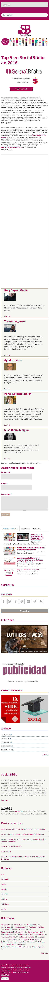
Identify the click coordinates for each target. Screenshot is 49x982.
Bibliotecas (18, 924)
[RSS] (40, 601)
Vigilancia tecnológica (26, 937)
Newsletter (24, 611)
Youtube (22, 601)
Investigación (31, 924)
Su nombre (5, 472)
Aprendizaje (39, 934)
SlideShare (34, 601)
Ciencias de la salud (8, 937)
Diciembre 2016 (6, 746)
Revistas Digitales (38, 947)
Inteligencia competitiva (13, 944)
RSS (2, 874)
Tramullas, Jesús (14, 321)
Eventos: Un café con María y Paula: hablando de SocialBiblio (31, 549)
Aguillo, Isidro (13, 360)
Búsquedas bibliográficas (30, 939)
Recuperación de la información (12, 932)
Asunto (4, 483)
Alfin (32, 942)
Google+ (16, 601)
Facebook (3, 601)
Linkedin (28, 601)
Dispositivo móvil (11, 939)
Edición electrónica (24, 934)
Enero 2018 (5, 738)
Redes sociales (20, 927)
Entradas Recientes (10, 528)
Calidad (3, 942)
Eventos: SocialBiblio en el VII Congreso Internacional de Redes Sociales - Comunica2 (30, 560)
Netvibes (41, 942)
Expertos (36, 528)
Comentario (6, 494)
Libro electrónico (7, 934)
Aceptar (5, 979)
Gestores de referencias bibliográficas (14, 947)
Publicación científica (36, 927)
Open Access (5, 927)
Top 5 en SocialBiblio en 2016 (28, 570)
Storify (3, 909)
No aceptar (5, 975)
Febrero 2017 (5, 742)
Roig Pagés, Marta (16, 290)
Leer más (7, 316)
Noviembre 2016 (6, 750)
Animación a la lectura (18, 942)
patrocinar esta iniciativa (11, 147)
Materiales (25, 528)
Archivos (42, 937)
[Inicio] (16, 36)
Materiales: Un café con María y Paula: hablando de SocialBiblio (37, 537)
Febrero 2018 (5, 734)
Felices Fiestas (6, 851)
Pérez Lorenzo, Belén (18, 393)
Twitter (9, 601)
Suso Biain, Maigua (16, 430)
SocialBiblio (18, 811)
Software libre (10, 929)
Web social (5, 924)
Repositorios (23, 929)
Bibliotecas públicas (35, 932)
